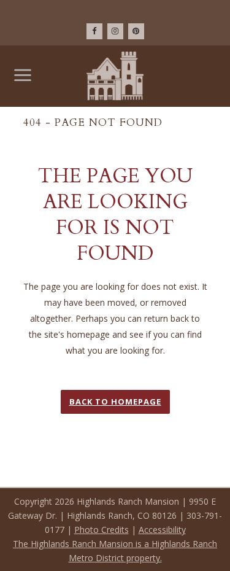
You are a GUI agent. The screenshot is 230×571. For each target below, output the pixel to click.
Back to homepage (115, 401)
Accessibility (162, 529)
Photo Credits (101, 529)
